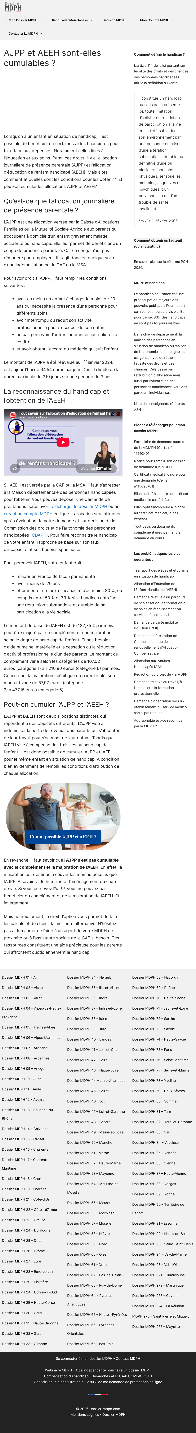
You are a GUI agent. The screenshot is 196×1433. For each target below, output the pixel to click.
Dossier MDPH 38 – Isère (87, 1019)
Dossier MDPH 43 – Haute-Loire (92, 1070)
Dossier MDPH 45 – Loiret (88, 1091)
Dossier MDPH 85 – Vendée (154, 1153)
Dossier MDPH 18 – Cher (21, 1179)
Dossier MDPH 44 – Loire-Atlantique (96, 1081)
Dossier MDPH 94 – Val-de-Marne (159, 1254)
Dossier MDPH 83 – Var (151, 1132)
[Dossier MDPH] (13, 6)
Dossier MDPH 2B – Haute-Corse (28, 1303)
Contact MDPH (128, 1359)
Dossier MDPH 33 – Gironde (24, 1344)
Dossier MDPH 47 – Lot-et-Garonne (96, 1112)
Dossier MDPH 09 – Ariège (23, 1069)
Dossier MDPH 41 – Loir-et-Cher (93, 1050)
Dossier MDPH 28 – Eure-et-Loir (28, 1272)
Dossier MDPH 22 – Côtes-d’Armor (29, 1210)
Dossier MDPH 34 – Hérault (89, 977)
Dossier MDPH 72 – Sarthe (153, 1019)
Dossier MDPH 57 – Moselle (89, 1223)
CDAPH (39, 535)
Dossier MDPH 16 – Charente (25, 1149)
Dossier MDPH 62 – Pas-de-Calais (94, 1275)
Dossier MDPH (114, 1415)
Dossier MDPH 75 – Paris (152, 1050)
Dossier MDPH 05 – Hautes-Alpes (29, 1027)
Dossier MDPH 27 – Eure (21, 1261)
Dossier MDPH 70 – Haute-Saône (158, 998)
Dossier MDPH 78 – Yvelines (154, 1081)
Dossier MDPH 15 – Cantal (23, 1139)
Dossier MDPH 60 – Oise (86, 1254)
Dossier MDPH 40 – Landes (89, 1039)
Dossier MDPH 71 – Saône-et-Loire (160, 1008)
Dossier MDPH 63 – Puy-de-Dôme (94, 1285)
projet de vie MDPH (172, 674)
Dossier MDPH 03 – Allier (22, 998)
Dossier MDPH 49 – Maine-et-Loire (95, 1132)
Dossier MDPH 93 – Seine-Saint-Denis (162, 1244)
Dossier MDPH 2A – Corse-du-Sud (29, 1292)
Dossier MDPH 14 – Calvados (25, 1129)
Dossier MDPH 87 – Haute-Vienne (159, 1173)
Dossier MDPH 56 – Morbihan (91, 1213)
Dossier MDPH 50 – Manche (89, 1143)
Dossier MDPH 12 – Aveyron (24, 1099)
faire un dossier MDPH (133, 1370)
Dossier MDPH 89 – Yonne (153, 1194)
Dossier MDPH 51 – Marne (88, 1153)
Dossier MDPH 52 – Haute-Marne (94, 1163)
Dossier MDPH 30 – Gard (22, 1313)
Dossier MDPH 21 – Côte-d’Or (25, 1199)
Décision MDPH (114, 20)
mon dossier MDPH (96, 1359)
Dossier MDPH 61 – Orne (87, 1265)
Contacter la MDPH (23, 33)
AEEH (171, 590)
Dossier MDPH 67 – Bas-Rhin (90, 1344)
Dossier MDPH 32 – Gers (21, 1333)
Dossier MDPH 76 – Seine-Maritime (160, 1060)
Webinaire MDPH (58, 1370)
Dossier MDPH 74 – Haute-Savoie (159, 1039)
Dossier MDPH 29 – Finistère (25, 1282)
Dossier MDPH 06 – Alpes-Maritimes (31, 1038)
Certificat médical (148, 474)
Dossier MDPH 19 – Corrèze (24, 1189)
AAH (158, 667)
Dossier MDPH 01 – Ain (20, 977)
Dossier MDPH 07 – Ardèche (24, 1048)
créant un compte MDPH (28, 513)
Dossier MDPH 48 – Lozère (88, 1122)
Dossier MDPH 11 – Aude (21, 1089)
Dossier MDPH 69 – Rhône (153, 988)
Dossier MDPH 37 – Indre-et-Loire (94, 1008)
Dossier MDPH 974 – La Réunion (158, 1306)
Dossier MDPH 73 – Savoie (153, 1029)
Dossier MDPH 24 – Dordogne (26, 1230)
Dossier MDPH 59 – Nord (87, 1244)
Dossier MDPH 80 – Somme (154, 1101)
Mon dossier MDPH (23, 20)
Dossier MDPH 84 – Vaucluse (155, 1143)
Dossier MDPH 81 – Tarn (151, 1112)
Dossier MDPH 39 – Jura (86, 1029)
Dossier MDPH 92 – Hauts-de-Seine (160, 1234)
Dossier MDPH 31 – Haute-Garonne (30, 1323)
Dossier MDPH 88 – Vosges (154, 1184)
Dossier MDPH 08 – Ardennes (25, 1058)
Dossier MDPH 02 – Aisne (22, 988)
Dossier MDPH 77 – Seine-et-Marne (160, 1070)
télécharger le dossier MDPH (78, 506)
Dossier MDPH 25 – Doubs (23, 1241)
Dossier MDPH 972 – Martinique (158, 1285)
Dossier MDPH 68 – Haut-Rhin (156, 977)
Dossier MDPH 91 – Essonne (154, 1223)
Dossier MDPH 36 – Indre (87, 998)
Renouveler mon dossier (70, 20)
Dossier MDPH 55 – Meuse (88, 1203)
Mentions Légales (85, 1415)
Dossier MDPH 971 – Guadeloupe (158, 1275)
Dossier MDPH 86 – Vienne (153, 1163)
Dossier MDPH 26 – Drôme (23, 1251)
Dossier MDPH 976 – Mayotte (156, 1327)
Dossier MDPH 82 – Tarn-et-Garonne (162, 1122)
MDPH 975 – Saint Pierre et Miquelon (162, 1316)
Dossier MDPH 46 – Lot (86, 1101)
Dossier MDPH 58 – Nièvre (88, 1234)
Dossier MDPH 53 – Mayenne (90, 1173)
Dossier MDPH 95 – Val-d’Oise (156, 1265)
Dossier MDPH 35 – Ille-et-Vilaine (93, 988)
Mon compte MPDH (154, 20)
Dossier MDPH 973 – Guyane (155, 1296)
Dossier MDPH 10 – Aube (22, 1079)
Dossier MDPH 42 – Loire (87, 1060)
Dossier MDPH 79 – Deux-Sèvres (158, 1091)
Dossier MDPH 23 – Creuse (23, 1220)
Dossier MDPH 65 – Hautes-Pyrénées (97, 1315)
